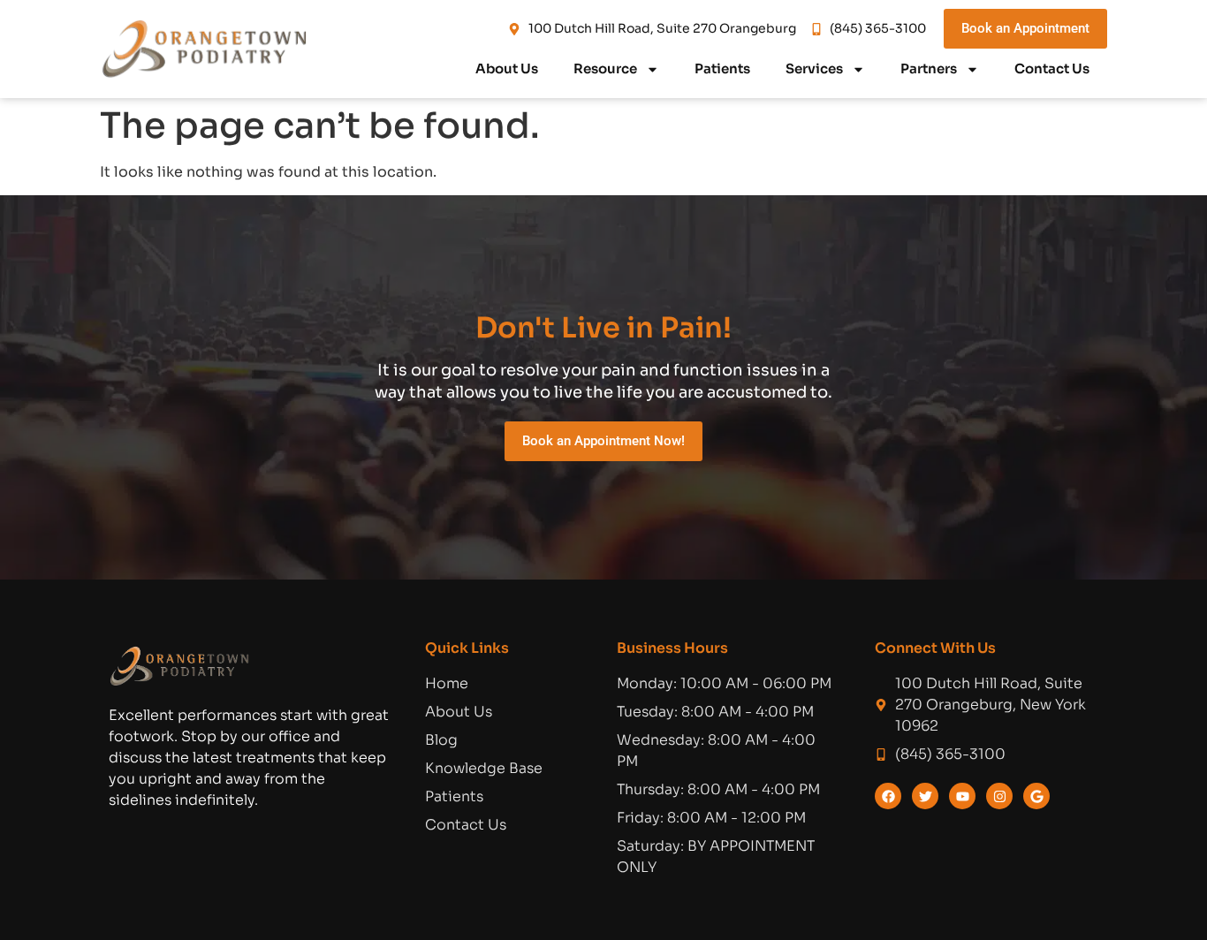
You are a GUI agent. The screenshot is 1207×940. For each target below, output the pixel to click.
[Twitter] (925, 796)
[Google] (1036, 796)
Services (814, 68)
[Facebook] (888, 796)
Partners (928, 68)
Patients (722, 68)
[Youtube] (962, 796)
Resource (605, 68)
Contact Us (1051, 68)
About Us (506, 68)
